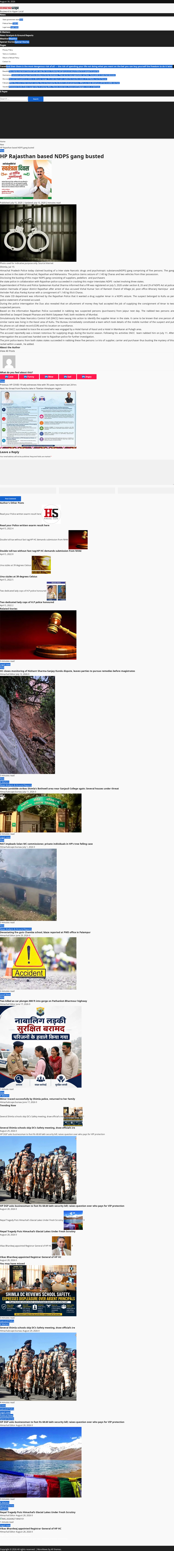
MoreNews (42, 1549)
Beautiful (51, 71)
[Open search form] (1, 94)
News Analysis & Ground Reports (16, 35)
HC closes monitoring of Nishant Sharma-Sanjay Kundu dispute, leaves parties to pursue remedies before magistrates (67, 670)
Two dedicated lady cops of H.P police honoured (23, 590)
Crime (3, 1405)
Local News (5, 994)
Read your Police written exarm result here (21, 514)
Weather (8, 38)
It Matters (5, 32)
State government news (13, 20)
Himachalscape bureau (11, 791)
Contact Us (6, 62)
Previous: (38, 384)
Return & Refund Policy (11, 58)
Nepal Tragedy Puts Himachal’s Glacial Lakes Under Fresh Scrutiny (32, 1220)
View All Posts (7, 350)
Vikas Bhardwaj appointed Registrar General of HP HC (26, 1245)
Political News (10, 23)
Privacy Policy (8, 50)
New (2, 150)
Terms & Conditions (9, 54)
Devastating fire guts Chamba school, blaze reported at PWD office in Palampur (45, 932)
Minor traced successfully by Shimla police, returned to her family (37, 1098)
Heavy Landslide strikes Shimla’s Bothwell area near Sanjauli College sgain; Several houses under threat (59, 788)
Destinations (59, 75)
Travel (86, 66)
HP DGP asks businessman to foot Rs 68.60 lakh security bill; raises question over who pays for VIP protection (62, 1205)
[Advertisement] (87, 121)
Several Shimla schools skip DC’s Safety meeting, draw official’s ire (31, 1116)
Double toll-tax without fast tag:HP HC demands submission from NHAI (34, 539)
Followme (61, 83)
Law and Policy (7, 1321)
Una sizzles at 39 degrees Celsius (16, 565)
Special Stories (14, 41)
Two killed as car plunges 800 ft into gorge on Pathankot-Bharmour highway (43, 1000)
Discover (55, 79)
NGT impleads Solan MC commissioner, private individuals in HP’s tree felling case (46, 843)
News (3, 14)
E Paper (4, 91)
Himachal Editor (8, 674)
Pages (3, 45)
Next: (30, 388)
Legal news (10, 27)
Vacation (51, 87)
